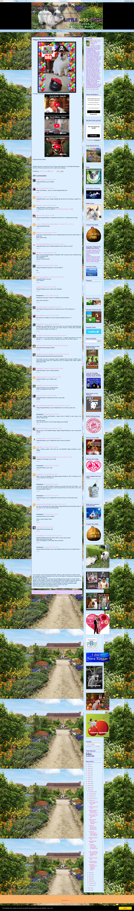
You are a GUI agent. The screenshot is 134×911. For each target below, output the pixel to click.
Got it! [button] (125, 908)
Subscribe (93, 136)
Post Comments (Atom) (61, 597)
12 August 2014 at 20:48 (58, 335)
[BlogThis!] (58, 171)
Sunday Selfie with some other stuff (93, 816)
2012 (89, 890)
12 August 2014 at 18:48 (57, 244)
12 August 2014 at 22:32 (51, 414)
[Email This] (57, 171)
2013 (89, 888)
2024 (89, 768)
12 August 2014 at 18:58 (49, 252)
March (91, 881)
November (92, 793)
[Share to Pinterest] (63, 171)
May (90, 876)
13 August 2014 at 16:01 (58, 504)
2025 (89, 766)
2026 (89, 764)
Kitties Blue (39, 324)
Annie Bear (39, 447)
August (91, 800)
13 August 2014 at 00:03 (53, 438)
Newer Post (36, 592)
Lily (37, 527)
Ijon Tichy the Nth (41, 307)
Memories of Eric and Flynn (44, 345)
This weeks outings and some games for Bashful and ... (93, 847)
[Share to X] (60, 171)
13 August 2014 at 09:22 (51, 465)
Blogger (70, 900)
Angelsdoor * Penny (42, 368)
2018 (89, 781)
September (92, 798)
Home (34, 30)
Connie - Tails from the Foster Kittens (47, 224)
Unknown (38, 197)
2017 (89, 783)
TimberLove (39, 265)
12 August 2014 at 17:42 (48, 179)
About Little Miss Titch (56, 30)
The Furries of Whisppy (42, 244)
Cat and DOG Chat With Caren (45, 405)
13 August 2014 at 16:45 (51, 514)
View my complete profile (92, 89)
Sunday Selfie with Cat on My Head (93, 803)
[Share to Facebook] (61, 171)
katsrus (38, 395)
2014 (89, 789)
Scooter (38, 252)
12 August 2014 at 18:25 (65, 224)
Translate (97, 746)
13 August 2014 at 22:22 (53, 535)
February (91, 883)
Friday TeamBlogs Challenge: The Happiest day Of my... (93, 853)
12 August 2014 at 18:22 (47, 215)
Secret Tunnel (43, 30)
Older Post (77, 592)
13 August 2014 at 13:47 (51, 484)
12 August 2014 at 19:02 (56, 277)
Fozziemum (39, 474)
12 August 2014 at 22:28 (62, 405)
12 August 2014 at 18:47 (49, 232)
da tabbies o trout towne (43, 335)
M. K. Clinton (40, 315)
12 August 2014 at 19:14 (51, 295)
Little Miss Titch (96, 41)
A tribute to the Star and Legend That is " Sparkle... (93, 821)
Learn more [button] (50, 908)
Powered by (90, 140)
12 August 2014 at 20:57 (60, 345)
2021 (89, 775)
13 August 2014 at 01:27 (65, 457)
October (91, 796)
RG (37, 188)
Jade (37, 215)
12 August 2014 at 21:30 (55, 368)
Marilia (38, 179)
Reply (38, 183)
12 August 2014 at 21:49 (50, 385)
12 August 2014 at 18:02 (46, 188)
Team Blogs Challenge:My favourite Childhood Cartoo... (93, 867)
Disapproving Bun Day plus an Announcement (93, 811)
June (90, 874)
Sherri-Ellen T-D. (41, 535)
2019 (89, 779)
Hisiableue (39, 385)
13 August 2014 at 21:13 (46, 527)
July (90, 872)
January (91, 885)
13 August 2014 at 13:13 (50, 474)
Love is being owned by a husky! (64, 209)
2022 (89, 773)
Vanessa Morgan (41, 377)
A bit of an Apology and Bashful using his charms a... (93, 827)
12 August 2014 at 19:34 (54, 307)
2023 (89, 770)
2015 (89, 787)
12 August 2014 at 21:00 (61, 354)
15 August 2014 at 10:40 (51, 547)
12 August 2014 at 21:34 (53, 377)
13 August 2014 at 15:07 (51, 495)
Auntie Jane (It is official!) (43, 504)
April (90, 879)
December (92, 791)
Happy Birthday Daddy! (92, 841)
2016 (89, 785)
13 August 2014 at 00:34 (50, 447)
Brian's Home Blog (41, 428)
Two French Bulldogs (42, 277)
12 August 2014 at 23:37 (54, 428)
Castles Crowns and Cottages (44, 354)
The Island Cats (40, 438)
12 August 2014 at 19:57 (51, 315)
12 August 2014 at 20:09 (51, 324)
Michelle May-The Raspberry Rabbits (46, 457)
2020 (89, 777)
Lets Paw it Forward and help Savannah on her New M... (93, 833)
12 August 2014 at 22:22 (48, 395)
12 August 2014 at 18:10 (49, 205)
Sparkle (38, 287)
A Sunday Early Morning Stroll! (93, 862)
